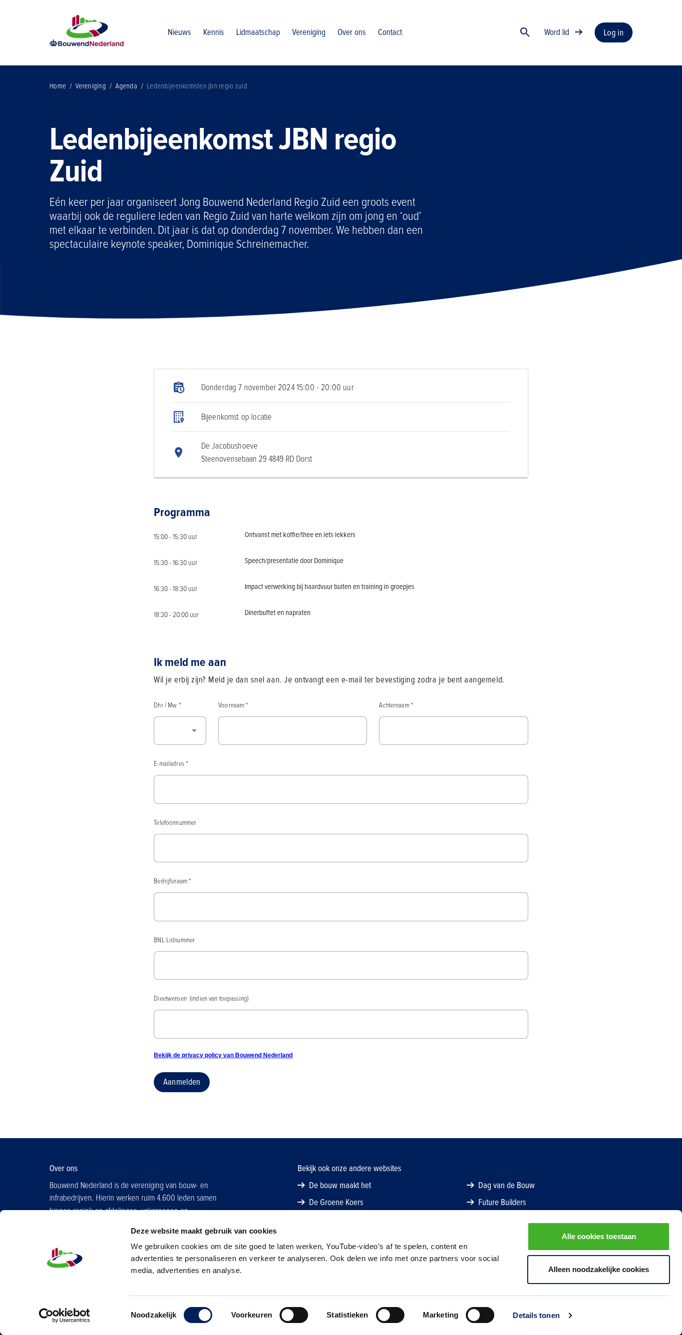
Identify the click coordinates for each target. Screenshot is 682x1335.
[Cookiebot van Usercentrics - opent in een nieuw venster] (64, 1315)
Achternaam (396, 705)
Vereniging (90, 85)
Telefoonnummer (175, 822)
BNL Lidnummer (174, 940)
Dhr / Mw (167, 705)
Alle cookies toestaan (599, 1236)
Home (57, 85)
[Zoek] (525, 32)
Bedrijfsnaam (172, 881)
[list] (340, 423)
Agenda (126, 85)
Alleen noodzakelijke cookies (598, 1269)
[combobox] (180, 730)
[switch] (294, 1315)
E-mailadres (171, 763)
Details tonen (536, 1315)
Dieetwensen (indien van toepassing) (201, 998)
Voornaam (233, 705)
